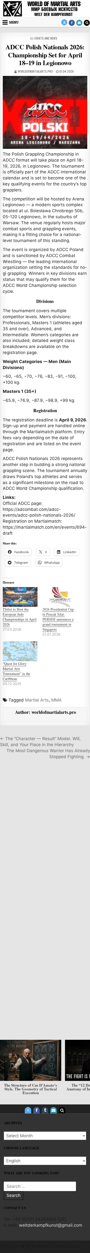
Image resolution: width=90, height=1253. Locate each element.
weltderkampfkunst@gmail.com (50, 1225)
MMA (56, 700)
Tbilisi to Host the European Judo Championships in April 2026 (19, 617)
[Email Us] (79, 23)
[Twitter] (64, 22)
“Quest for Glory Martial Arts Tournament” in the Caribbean (16, 671)
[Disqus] (45, 833)
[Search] (87, 23)
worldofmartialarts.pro (35, 71)
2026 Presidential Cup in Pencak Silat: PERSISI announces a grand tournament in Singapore (58, 619)
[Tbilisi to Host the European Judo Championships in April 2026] (20, 597)
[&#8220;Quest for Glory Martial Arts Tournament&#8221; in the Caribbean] (20, 651)
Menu (13, 22)
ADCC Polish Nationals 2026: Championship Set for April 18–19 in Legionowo (45, 54)
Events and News (45, 38)
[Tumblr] (45, 1110)
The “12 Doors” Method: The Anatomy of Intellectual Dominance (43, 1086)
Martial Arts (37, 700)
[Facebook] (72, 23)
